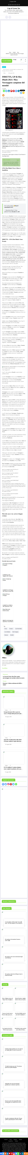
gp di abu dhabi (13, 69)
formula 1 (7, 69)
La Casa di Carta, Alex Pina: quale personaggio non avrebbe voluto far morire (13, 677)
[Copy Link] (23, 93)
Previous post (5, 674)
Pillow (5, 73)
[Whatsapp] (4, 91)
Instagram (15, 1139)
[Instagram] (8, 784)
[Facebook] (16, 91)
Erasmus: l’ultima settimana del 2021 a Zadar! (12, 684)
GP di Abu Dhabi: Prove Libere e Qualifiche (11, 162)
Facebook (6, 1139)
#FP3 (12, 207)
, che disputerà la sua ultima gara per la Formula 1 (12, 140)
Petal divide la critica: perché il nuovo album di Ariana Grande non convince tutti (20, 1029)
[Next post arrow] (24, 684)
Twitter (10, 1139)
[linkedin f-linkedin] (17, 4)
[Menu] (2, 17)
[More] (3, 95)
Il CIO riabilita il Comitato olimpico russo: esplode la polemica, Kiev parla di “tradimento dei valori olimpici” (13, 768)
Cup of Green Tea (13, 8)
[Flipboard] (11, 91)
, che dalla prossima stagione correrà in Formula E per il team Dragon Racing (13, 143)
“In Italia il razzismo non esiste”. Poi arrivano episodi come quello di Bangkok (13, 1067)
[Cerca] (6, 17)
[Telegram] (6, 91)
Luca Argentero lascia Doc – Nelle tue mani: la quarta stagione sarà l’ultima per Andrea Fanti (7, 1029)
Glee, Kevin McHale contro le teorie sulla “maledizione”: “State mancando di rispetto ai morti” (20, 1014)
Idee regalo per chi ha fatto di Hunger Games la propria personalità (13, 975)
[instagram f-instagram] (12, 4)
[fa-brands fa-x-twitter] (10, 4)
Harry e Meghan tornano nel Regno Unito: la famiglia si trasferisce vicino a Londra (7, 999)
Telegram (20, 1139)
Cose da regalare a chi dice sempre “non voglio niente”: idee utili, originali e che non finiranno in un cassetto (14, 922)
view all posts (4, 668)
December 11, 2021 (16, 211)
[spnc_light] (9, 17)
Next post (4, 681)
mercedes (7, 70)
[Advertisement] (14, 37)
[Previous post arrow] (24, 676)
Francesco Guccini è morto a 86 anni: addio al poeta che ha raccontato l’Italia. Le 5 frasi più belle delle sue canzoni (7, 1014)
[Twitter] (21, 93)
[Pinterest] (14, 91)
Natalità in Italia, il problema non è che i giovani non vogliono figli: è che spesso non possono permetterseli (14, 1049)
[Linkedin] (9, 91)
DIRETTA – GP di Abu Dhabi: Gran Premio (11, 163)
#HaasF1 (17, 205)
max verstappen (15, 631)
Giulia (6, 710)
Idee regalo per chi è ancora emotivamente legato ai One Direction (14, 957)
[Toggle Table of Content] (17, 160)
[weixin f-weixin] (15, 4)
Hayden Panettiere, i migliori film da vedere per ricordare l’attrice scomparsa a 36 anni (20, 999)
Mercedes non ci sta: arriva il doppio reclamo (11, 164)
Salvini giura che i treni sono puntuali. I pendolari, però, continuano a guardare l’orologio (12, 1084)
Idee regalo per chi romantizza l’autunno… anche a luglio (13, 940)
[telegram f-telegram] (14, 4)
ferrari (4, 69)
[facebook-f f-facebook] (8, 4)
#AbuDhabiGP (7, 207)
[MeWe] (19, 91)
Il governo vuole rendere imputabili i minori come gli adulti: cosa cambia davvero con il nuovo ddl (13, 1101)
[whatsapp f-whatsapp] (19, 4)
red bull (11, 70)
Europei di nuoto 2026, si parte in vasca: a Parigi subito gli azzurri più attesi (12, 713)
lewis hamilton (18, 69)
